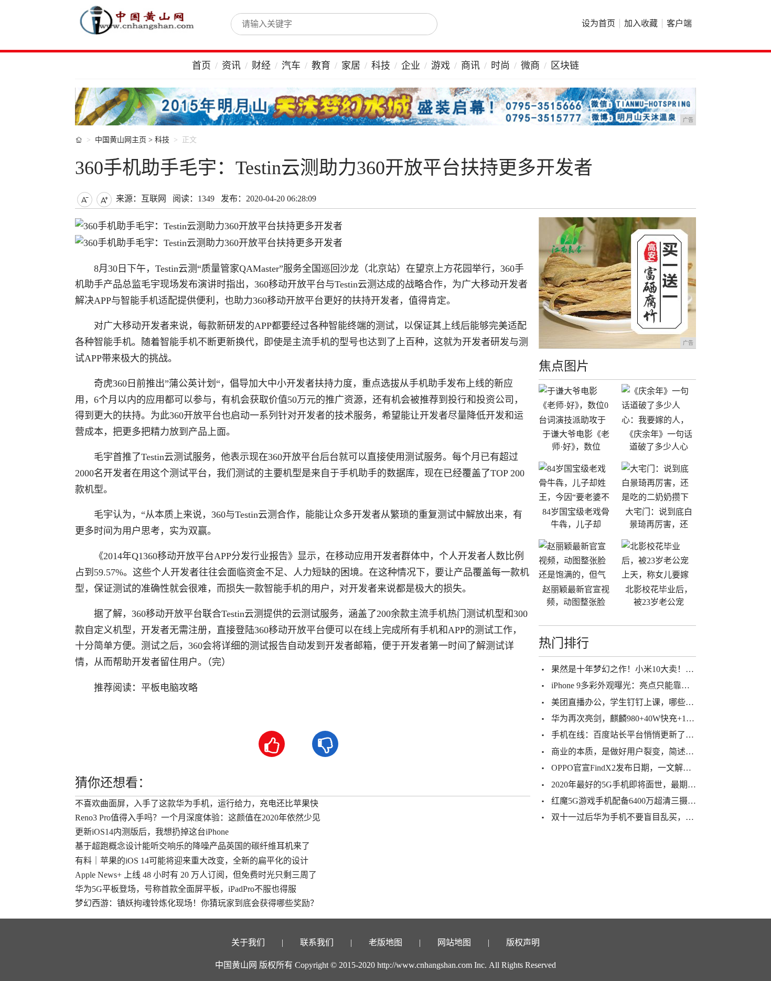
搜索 (418, 24)
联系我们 (317, 942)
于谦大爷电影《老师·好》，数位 (575, 440)
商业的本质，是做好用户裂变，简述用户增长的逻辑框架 (656, 751)
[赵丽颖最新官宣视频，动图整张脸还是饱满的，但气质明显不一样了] (576, 560)
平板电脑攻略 (169, 688)
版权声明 (523, 942)
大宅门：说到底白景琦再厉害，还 (658, 518)
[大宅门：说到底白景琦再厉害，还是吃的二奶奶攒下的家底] (659, 483)
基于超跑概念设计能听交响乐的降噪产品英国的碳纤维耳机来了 (192, 845)
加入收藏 (641, 23)
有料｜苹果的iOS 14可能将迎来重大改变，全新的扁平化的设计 (191, 860)
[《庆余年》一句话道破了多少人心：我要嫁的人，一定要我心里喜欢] (659, 405)
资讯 (231, 65)
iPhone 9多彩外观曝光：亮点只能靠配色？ (628, 685)
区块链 (565, 65)
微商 (530, 65)
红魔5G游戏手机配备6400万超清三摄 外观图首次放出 (649, 800)
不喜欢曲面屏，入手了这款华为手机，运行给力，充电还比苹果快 (196, 803)
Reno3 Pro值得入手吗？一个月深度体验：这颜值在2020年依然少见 (197, 817)
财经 (261, 65)
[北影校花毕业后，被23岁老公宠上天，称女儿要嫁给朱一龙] (659, 560)
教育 (321, 65)
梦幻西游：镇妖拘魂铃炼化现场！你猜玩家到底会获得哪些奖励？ (196, 903)
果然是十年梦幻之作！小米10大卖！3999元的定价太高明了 (660, 669)
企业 (410, 65)
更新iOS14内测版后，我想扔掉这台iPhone (152, 831)
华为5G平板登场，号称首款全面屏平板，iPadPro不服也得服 (185, 888)
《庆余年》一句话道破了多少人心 (658, 440)
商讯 (470, 65)
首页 (201, 65)
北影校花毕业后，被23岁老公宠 (658, 595)
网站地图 (454, 942)
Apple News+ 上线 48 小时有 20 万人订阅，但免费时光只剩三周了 (196, 874)
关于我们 (248, 942)
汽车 (291, 65)
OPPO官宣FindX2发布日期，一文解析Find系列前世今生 (654, 767)
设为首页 (598, 23)
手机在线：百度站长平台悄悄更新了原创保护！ (639, 734)
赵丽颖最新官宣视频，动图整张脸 (575, 595)
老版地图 (385, 942)
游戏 (440, 65)
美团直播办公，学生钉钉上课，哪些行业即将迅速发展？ (656, 702)
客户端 (679, 23)
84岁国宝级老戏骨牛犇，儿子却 (575, 518)
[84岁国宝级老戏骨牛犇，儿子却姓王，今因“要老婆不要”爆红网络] (576, 483)
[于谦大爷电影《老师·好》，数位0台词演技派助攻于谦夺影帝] (576, 405)
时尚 (500, 65)
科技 (380, 65)
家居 (350, 65)
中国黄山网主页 (120, 140)
